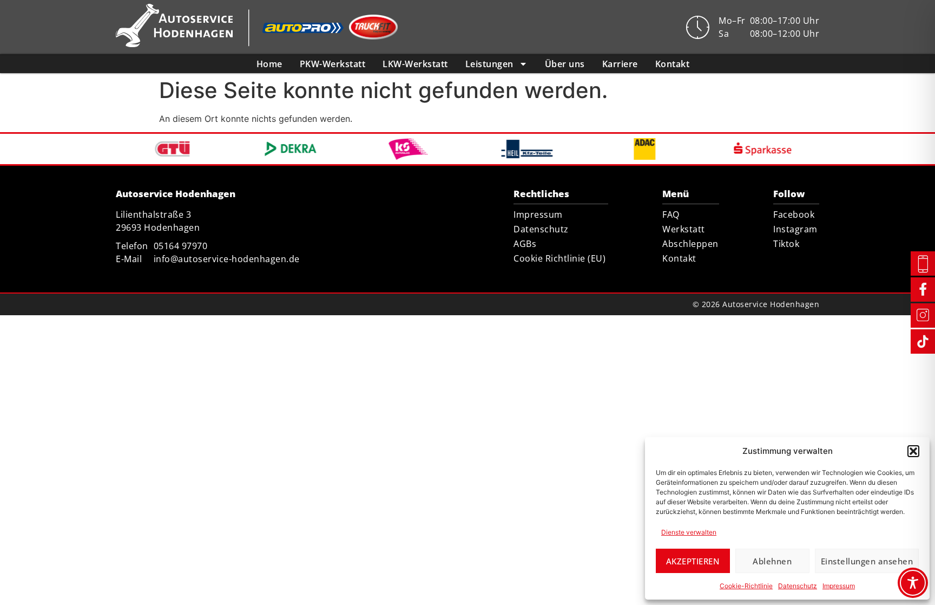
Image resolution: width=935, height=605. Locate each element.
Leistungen (489, 64)
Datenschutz (797, 586)
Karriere (620, 64)
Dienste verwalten (688, 532)
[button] (913, 451)
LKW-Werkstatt (415, 64)
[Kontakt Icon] (922, 264)
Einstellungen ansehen (867, 561)
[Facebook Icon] (922, 288)
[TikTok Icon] (922, 341)
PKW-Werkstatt (333, 64)
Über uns (565, 64)
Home (269, 64)
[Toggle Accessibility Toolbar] (913, 583)
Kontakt (672, 64)
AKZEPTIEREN (693, 561)
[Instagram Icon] (922, 314)
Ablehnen (772, 561)
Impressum (838, 586)
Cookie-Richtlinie (746, 586)
